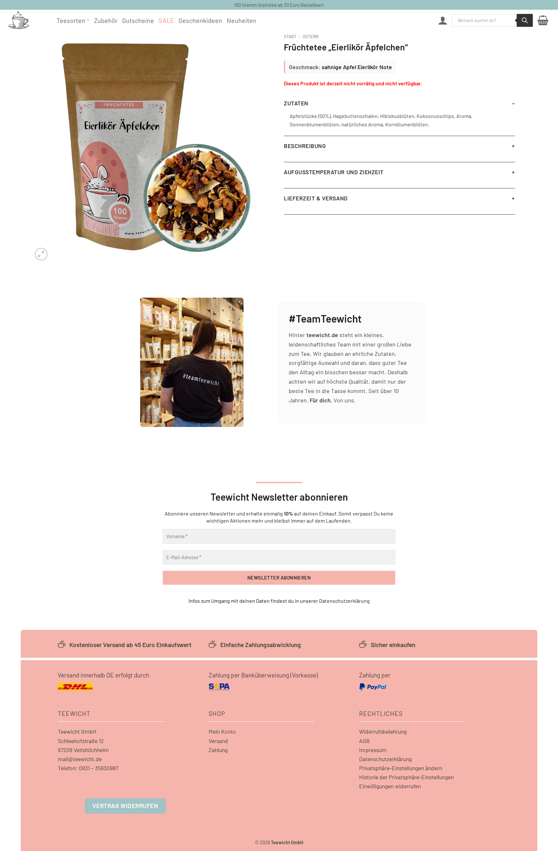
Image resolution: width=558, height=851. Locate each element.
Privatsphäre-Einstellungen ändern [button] (400, 767)
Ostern (310, 36)
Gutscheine (138, 20)
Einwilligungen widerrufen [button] (390, 786)
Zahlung (218, 749)
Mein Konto (222, 731)
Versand (218, 740)
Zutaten (296, 103)
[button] (443, 20)
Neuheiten (241, 20)
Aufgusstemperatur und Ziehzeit (334, 172)
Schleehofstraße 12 (81, 740)
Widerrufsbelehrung (383, 731)
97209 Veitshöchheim (83, 749)
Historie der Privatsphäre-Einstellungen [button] (406, 777)
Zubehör (106, 20)
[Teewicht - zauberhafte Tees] (27, 20)
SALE (166, 20)
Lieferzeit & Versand (316, 198)
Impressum (373, 749)
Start (290, 36)
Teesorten (71, 20)
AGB (364, 740)
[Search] (525, 20)
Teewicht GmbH (77, 731)
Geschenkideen (200, 20)
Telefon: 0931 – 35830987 (88, 767)
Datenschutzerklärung (344, 601)
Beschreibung (305, 145)
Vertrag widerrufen (125, 805)
